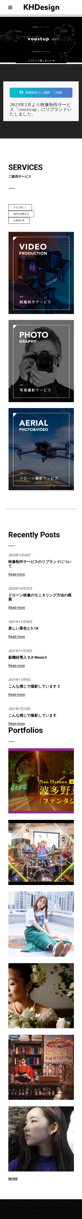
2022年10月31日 (20, 589)
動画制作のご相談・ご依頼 (43, 92)
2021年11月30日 (20, 622)
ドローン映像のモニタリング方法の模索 (40, 597)
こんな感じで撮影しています (32, 715)
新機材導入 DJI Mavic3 (27, 657)
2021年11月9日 (19, 680)
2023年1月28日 (19, 555)
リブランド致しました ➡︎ (41, 60)
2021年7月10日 (19, 709)
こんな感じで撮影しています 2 (34, 686)
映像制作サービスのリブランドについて (40, 563)
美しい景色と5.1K (23, 628)
